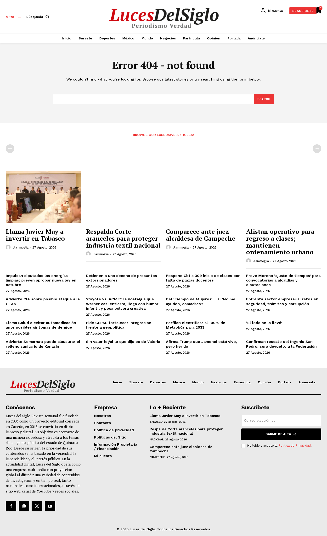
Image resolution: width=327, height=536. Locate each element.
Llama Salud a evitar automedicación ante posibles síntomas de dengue (41, 325)
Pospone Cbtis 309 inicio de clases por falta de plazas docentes (203, 277)
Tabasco (156, 421)
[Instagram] (24, 506)
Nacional (157, 439)
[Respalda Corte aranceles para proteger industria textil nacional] (123, 197)
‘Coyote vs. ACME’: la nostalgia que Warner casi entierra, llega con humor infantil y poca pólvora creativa (122, 303)
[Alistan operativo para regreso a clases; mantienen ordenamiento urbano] (283, 197)
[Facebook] (11, 506)
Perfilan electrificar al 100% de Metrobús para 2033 (195, 325)
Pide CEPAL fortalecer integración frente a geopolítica (118, 325)
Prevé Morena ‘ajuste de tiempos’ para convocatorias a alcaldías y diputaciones (283, 280)
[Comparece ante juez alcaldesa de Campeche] (203, 197)
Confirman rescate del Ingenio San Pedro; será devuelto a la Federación (281, 343)
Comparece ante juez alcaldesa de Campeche (200, 234)
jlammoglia (20, 247)
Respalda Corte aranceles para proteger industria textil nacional (123, 238)
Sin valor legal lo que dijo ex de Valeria (123, 341)
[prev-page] (10, 148)
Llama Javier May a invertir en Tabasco (35, 234)
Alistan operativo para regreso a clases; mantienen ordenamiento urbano (280, 241)
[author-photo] (9, 247)
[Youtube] (50, 506)
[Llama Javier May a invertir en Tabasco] (43, 197)
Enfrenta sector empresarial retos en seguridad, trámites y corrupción (282, 301)
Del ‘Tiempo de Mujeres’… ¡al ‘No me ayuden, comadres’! (200, 301)
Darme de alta (278, 434)
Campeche (157, 457)
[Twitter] (37, 506)
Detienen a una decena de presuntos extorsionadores (121, 277)
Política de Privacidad (294, 445)
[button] (38, 17)
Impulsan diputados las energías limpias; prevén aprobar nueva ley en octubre (41, 280)
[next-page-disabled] (317, 148)
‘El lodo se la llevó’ (264, 322)
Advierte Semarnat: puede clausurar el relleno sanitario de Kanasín (43, 343)
